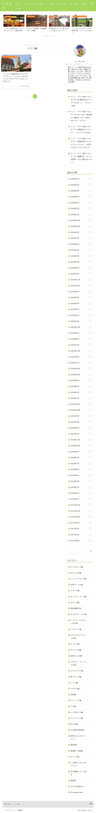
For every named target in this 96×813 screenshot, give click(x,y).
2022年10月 (81, 351)
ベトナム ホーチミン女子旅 (78, 621)
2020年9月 (81, 380)
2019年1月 (81, 434)
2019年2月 (81, 428)
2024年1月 (81, 321)
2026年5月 (81, 191)
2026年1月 (81, 214)
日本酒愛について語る (78, 773)
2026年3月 (81, 203)
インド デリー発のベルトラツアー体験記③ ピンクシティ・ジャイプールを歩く (81, 129)
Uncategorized (77, 792)
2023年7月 (81, 345)
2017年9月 (81, 523)
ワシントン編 (73, 4)
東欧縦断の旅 (76, 608)
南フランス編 (38, 4)
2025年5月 (81, 250)
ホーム (18, 4)
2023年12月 (81, 327)
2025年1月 (81, 274)
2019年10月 (81, 410)
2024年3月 (81, 309)
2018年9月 (81, 452)
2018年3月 (81, 487)
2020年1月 (81, 398)
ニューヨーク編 (77, 718)
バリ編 (18, 8)
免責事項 (20, 810)
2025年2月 (81, 268)
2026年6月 (81, 185)
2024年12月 (81, 280)
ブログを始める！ (78, 786)
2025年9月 (81, 232)
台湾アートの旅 (77, 585)
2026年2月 (81, 208)
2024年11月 (81, 286)
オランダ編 (75, 602)
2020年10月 (81, 375)
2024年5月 (81, 297)
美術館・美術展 (77, 751)
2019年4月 (81, 416)
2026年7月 (81, 179)
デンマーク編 (76, 650)
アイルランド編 (77, 567)
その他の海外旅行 (78, 730)
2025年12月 (81, 220)
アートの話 (75, 757)
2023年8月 (81, 339)
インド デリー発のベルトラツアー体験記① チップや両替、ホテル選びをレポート (81, 158)
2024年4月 (81, 303)
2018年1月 (81, 499)
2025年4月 (81, 256)
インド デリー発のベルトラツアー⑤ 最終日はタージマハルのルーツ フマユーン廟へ (81, 101)
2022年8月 (81, 357)
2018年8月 (81, 457)
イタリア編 (75, 590)
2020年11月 (81, 369)
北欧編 (83, 4)
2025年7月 (81, 238)
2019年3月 (81, 422)
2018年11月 (81, 440)
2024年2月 (81, 315)
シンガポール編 (77, 712)
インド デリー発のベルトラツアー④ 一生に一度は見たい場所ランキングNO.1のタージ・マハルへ (81, 116)
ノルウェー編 (76, 629)
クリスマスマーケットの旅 (78, 636)
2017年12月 (81, 505)
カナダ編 (74, 724)
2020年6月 (81, 386)
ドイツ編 (27, 4)
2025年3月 (81, 262)
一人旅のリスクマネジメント (78, 764)
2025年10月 (81, 226)
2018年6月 (81, 469)
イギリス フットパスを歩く (78, 663)
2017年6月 (81, 535)
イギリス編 (61, 4)
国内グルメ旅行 (77, 656)
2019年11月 (81, 404)
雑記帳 (73, 780)
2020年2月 (81, 392)
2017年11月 (81, 511)
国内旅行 (74, 745)
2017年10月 (81, 517)
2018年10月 (81, 446)
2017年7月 (81, 529)
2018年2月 (81, 493)
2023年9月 (81, 333)
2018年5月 (81, 475)
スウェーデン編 (77, 671)
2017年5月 (81, 541)
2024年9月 (81, 292)
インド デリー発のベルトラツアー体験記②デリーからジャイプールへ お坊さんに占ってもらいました (81, 143)
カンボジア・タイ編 (78, 614)
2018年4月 (81, 481)
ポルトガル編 (76, 573)
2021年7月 (81, 363)
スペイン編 (50, 4)
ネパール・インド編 (78, 596)
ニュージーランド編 (78, 579)
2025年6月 (81, 244)
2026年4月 (81, 197)
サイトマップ (9, 810)
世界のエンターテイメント (78, 737)
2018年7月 (81, 463)
